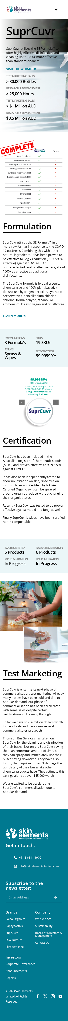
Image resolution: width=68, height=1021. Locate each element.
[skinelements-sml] (19, 6)
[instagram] (53, 996)
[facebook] (38, 996)
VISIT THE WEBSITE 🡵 (21, 69)
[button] (22, 402)
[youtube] (60, 996)
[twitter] (45, 996)
